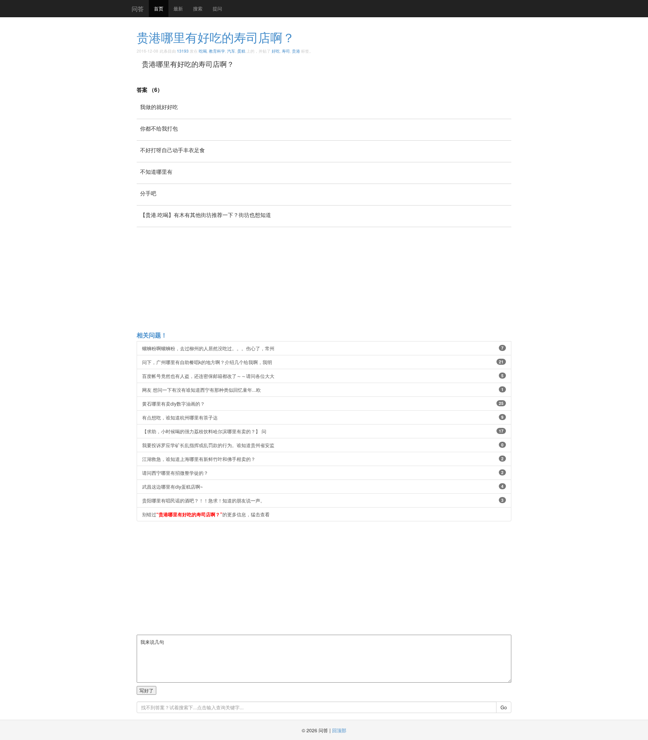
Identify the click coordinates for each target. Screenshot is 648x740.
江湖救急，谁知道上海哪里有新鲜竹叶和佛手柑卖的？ (323, 459)
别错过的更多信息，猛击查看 (206, 514)
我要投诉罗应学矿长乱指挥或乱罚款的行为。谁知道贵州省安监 (323, 445)
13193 (183, 51)
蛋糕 (241, 51)
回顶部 (339, 730)
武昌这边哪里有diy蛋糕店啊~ (323, 486)
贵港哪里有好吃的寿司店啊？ (216, 37)
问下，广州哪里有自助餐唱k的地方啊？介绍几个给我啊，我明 (323, 362)
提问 (217, 8)
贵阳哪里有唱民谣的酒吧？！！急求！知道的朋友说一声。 (323, 500)
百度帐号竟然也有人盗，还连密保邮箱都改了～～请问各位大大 (323, 376)
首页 (158, 8)
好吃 (276, 51)
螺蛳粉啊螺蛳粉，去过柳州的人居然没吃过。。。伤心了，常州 (323, 348)
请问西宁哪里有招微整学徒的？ (323, 472)
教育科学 (217, 51)
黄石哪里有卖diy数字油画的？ (323, 403)
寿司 (286, 51)
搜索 (197, 8)
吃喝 (203, 51)
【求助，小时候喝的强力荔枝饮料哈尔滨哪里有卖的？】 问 (323, 431)
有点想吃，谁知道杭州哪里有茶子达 (323, 417)
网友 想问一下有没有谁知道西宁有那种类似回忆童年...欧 (323, 389)
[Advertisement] (339, 278)
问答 (138, 8)
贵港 (296, 51)
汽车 (231, 51)
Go (504, 707)
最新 (178, 8)
